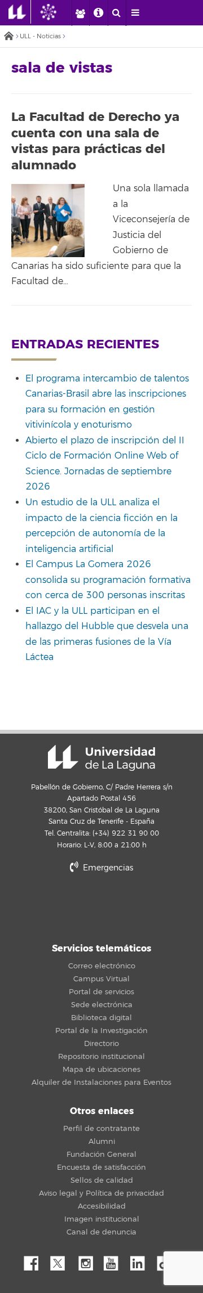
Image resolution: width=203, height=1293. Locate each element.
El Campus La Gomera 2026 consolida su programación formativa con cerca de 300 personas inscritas (108, 580)
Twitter (62, 1260)
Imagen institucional (101, 1219)
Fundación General (101, 1154)
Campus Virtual (101, 979)
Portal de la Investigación (101, 1030)
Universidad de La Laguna (101, 758)
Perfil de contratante (101, 1128)
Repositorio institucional (101, 1056)
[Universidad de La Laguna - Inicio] (19, 12)
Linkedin (141, 1260)
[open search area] (117, 13)
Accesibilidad (102, 1206)
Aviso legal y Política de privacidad (101, 1193)
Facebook (35, 1260)
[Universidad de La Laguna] (57, 12)
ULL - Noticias (40, 36)
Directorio (101, 1043)
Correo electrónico (101, 966)
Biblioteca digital (101, 1017)
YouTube (115, 1260)
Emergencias (107, 868)
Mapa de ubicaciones (101, 1069)
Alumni (102, 1141)
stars (101, 907)
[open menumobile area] (135, 13)
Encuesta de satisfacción (101, 1167)
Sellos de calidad (101, 1180)
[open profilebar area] (80, 13)
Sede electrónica (102, 1004)
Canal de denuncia (101, 1232)
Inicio (8, 37)
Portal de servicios (101, 991)
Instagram (88, 1260)
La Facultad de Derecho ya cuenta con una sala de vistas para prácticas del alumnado (95, 141)
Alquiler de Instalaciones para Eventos (101, 1082)
